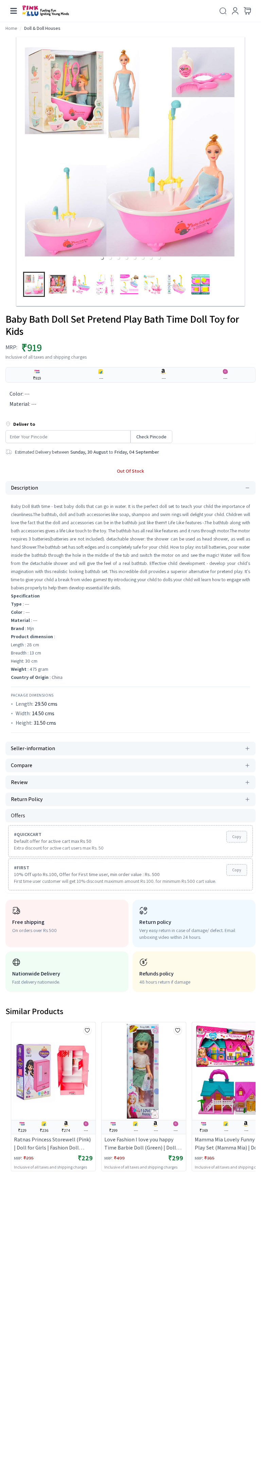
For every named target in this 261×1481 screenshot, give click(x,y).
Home (11, 28)
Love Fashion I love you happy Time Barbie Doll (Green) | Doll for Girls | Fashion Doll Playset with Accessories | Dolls (140, 1144)
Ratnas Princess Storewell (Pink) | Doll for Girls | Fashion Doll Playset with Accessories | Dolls (52, 1144)
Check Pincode (151, 437)
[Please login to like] (87, 1030)
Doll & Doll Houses (42, 28)
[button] (102, 258)
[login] (235, 11)
